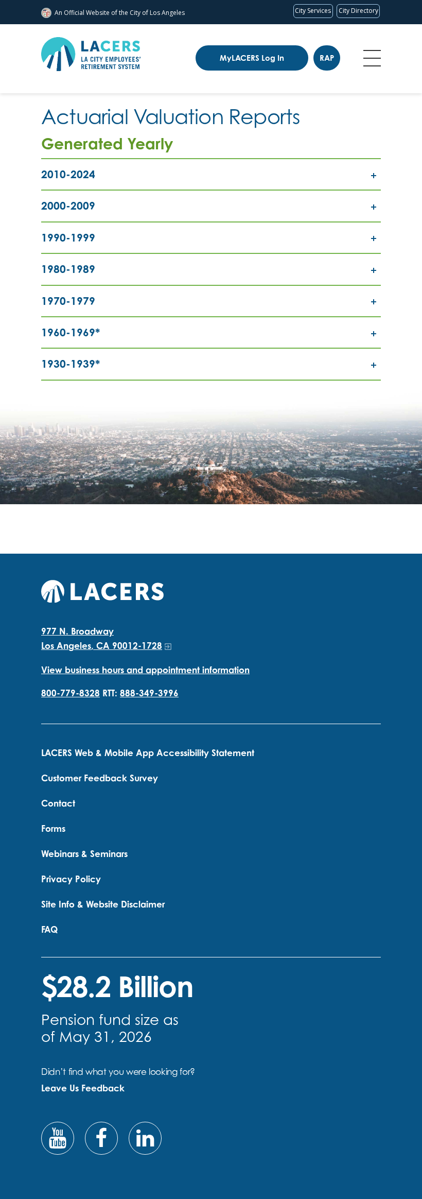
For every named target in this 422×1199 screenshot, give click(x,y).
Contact (58, 803)
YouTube (57, 1138)
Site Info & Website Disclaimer (103, 904)
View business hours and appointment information (145, 669)
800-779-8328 (70, 693)
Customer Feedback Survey (99, 778)
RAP (327, 58)
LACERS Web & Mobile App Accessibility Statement (147, 752)
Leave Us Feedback (83, 1088)
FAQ (49, 929)
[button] (211, 174)
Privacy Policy (71, 878)
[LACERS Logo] (90, 54)
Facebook (101, 1138)
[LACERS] (102, 590)
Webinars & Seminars (84, 853)
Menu (372, 58)
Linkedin (145, 1138)
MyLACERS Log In (252, 58)
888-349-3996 (149, 693)
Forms (53, 828)
